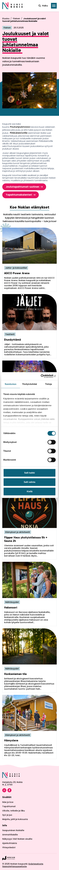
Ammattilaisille (10, 834)
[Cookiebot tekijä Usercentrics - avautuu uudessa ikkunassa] (43, 376)
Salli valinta (29, 482)
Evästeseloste (35, 863)
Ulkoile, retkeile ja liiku (13, 810)
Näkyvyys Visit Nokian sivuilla (17, 838)
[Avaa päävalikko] (54, 6)
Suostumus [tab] (10, 384)
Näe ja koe (7, 802)
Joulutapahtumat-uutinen (22, 186)
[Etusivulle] (12, 5)
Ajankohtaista (9, 843)
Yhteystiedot (8, 847)
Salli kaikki (29, 473)
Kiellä (29, 491)
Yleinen (16, 18)
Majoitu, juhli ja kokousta (15, 819)
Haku (45, 5)
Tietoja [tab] (48, 384)
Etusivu (5, 18)
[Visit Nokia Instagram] (4, 790)
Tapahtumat (9, 806)
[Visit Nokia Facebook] (9, 790)
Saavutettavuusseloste (14, 866)
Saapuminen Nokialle (13, 830)
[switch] (52, 442)
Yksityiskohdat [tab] (29, 384)
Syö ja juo (7, 815)
